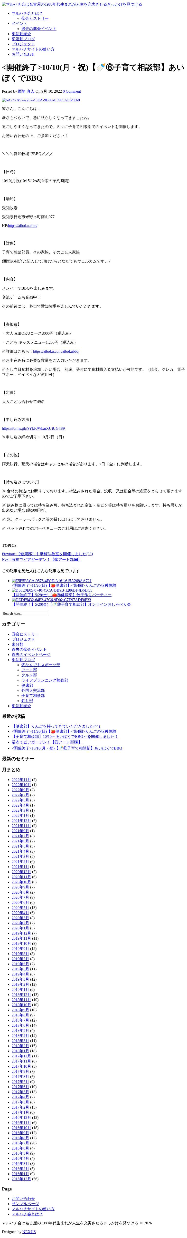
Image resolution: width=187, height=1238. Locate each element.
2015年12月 (21, 1179)
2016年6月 (20, 1148)
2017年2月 (20, 1107)
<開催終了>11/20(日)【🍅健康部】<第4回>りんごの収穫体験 (64, 731)
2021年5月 (20, 846)
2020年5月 (20, 908)
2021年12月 (21, 821)
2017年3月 (20, 1102)
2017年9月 (20, 1071)
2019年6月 (20, 964)
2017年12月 (21, 1056)
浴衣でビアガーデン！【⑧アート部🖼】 (42, 559)
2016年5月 (20, 1153)
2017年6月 (20, 1087)
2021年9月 (20, 831)
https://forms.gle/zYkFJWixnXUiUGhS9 (33, 428)
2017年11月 (21, 1061)
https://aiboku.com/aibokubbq (56, 351)
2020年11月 (21, 877)
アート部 (29, 670)
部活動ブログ (23, 39)
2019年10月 (21, 943)
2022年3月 (20, 810)
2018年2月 (20, 1046)
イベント (19, 23)
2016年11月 (21, 1123)
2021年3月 (20, 856)
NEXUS (29, 1232)
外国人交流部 (33, 690)
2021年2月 (20, 861)
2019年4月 (20, 974)
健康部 (27, 685)
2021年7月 (20, 836)
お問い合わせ (23, 54)
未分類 (17, 644)
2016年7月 (20, 1143)
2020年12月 (21, 872)
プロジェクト (23, 44)
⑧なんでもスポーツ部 (40, 665)
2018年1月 (20, 1051)
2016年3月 (20, 1163)
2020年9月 (20, 887)
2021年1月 (20, 867)
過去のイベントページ (31, 655)
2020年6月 (20, 902)
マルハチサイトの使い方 (33, 49)
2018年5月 (20, 1030)
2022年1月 (20, 815)
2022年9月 (20, 790)
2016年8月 (20, 1138)
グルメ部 (29, 675)
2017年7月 (20, 1082)
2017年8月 (20, 1076)
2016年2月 (20, 1169)
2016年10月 (21, 1128)
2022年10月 (21, 785)
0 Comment (72, 91)
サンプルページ (25, 1204)
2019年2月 (20, 984)
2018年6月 (20, 1025)
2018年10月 (21, 1005)
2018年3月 (20, 1041)
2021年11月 (21, 826)
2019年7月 (20, 959)
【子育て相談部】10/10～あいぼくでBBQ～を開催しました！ (65, 736)
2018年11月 (21, 1000)
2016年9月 (20, 1133)
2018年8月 (20, 1015)
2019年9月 (20, 948)
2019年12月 (21, 933)
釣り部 (27, 701)
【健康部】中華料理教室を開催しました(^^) (47, 554)
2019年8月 (20, 954)
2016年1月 (20, 1174)
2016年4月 (20, 1158)
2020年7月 (20, 897)
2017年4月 (20, 1097)
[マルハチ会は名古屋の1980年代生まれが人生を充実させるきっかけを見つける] (72, 4)
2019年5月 (20, 969)
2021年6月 (20, 841)
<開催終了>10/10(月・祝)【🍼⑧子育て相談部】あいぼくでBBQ (67, 748)
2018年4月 (20, 1035)
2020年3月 (20, 918)
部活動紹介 (21, 34)
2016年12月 (21, 1117)
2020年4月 (20, 913)
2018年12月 (21, 995)
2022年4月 (20, 805)
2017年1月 (20, 1112)
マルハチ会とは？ (27, 13)
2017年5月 (20, 1092)
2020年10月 (21, 882)
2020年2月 (20, 923)
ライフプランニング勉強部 (44, 680)
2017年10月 (21, 1066)
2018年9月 (20, 1010)
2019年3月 (20, 979)
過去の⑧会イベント (38, 29)
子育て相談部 (33, 695)
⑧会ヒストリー (35, 18)
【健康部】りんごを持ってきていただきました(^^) (56, 726)
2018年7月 (20, 1020)
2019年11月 (21, 938)
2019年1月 (20, 989)
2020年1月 (20, 928)
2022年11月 (21, 780)
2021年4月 (20, 851)
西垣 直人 (26, 91)
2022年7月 (20, 795)
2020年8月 (20, 892)
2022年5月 (20, 800)
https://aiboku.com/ (22, 226)
